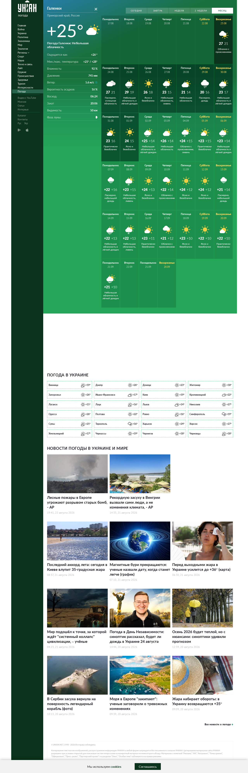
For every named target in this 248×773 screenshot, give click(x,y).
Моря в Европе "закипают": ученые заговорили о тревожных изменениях (138, 704)
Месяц (222, 10)
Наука (21, 60)
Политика (23, 37)
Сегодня (136, 10)
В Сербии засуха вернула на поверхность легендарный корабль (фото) (71, 704)
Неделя (179, 10)
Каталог (22, 115)
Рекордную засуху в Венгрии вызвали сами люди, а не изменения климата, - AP (135, 502)
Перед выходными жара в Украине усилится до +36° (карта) (201, 567)
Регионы (23, 52)
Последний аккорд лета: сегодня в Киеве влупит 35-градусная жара (77, 567)
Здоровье (23, 79)
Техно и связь (25, 64)
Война (21, 29)
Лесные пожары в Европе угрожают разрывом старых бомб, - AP (77, 502)
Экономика (24, 41)
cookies (116, 766)
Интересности (25, 87)
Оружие (22, 72)
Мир (20, 45)
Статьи (21, 105)
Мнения (22, 101)
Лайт (20, 68)
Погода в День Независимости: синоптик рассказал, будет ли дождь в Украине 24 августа (137, 636)
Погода (22, 91)
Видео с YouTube (27, 98)
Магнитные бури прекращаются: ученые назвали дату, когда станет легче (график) (140, 569)
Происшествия (26, 76)
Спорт (21, 56)
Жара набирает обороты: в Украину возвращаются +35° (197, 701)
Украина (22, 33)
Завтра (157, 10)
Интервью (23, 109)
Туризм (21, 83)
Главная (22, 25)
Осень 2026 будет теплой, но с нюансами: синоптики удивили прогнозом (199, 636)
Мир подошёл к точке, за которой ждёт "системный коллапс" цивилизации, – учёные (76, 636)
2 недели (201, 10)
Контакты (23, 119)
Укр (26, 123)
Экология (23, 48)
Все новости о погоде (218, 724)
